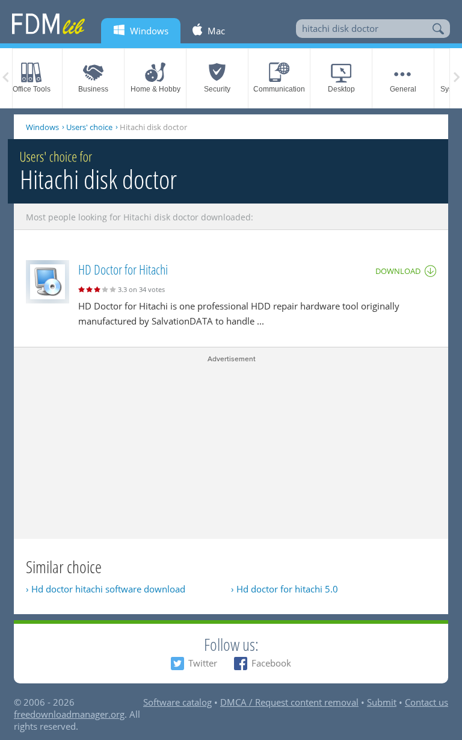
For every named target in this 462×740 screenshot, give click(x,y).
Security (217, 89)
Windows (42, 127)
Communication (279, 89)
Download (397, 271)
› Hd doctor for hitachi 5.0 (284, 589)
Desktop (341, 89)
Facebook (271, 663)
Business (93, 89)
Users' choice (89, 127)
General (403, 89)
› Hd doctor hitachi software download (105, 589)
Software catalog (177, 702)
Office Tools (32, 89)
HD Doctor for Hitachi (123, 269)
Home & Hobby (155, 89)
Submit (381, 702)
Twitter (202, 663)
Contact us (426, 702)
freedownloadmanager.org (69, 714)
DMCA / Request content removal (289, 702)
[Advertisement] (231, 448)
